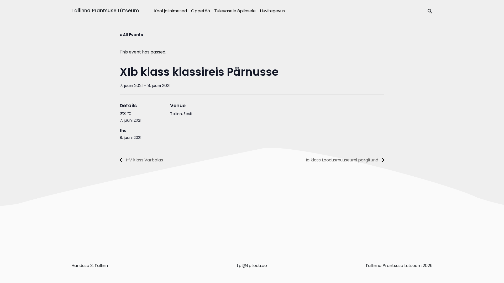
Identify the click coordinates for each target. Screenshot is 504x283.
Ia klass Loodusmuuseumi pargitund (342, 160)
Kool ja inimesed (170, 11)
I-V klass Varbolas (144, 160)
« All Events (131, 35)
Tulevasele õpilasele (235, 11)
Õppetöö (200, 11)
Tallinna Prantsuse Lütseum (105, 10)
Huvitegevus (272, 11)
